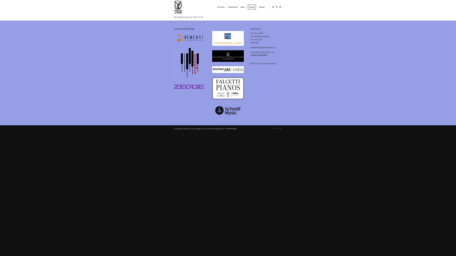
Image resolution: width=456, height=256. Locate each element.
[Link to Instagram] (280, 7)
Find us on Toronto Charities (263, 63)
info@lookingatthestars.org (262, 47)
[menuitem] (221, 7)
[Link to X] (273, 7)
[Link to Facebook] (276, 7)
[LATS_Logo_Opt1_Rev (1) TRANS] (178, 7)
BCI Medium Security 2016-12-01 (188, 17)
